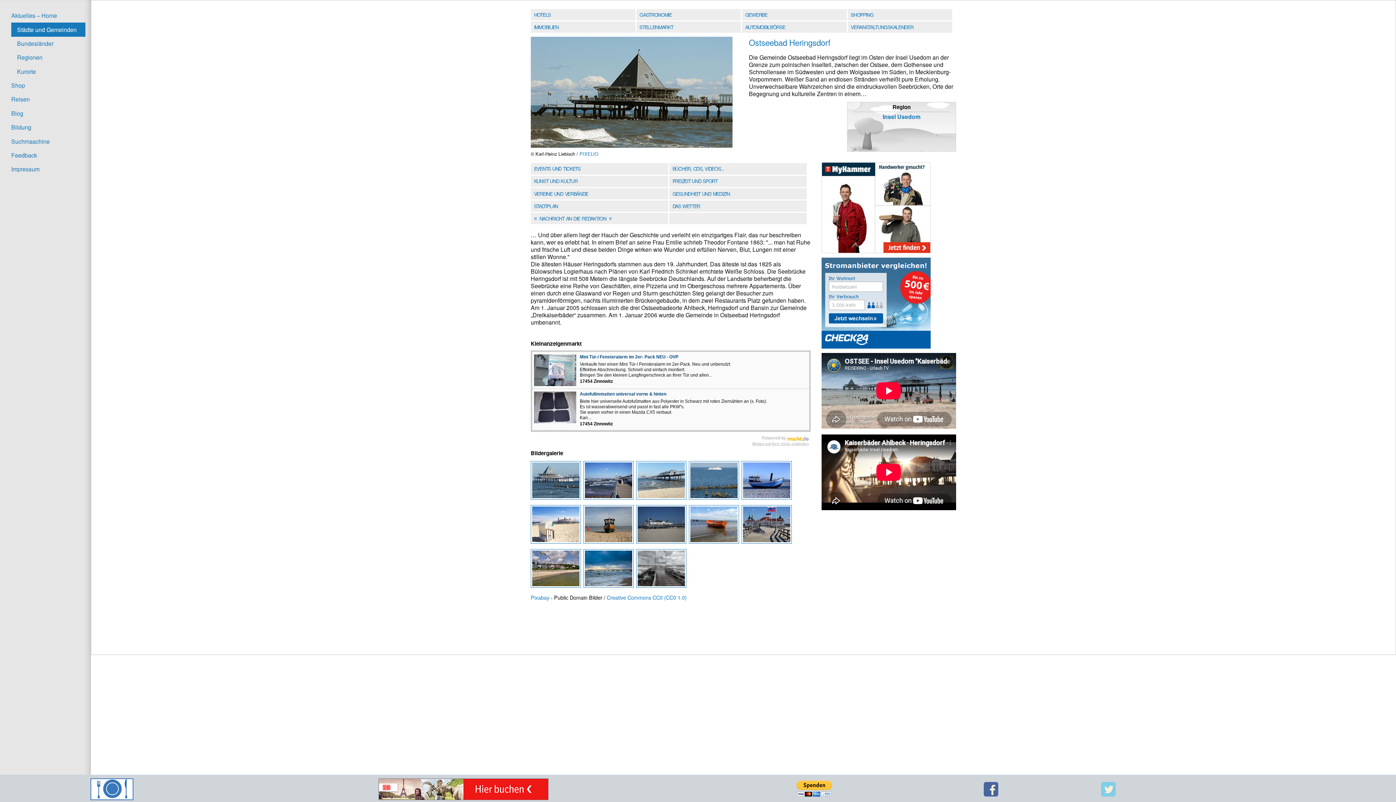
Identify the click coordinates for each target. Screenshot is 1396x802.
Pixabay (540, 597)
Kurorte (26, 71)
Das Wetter (686, 206)
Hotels (542, 14)
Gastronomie (655, 14)
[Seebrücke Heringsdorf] (557, 482)
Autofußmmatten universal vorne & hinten (623, 394)
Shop (18, 85)
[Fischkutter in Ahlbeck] (609, 526)
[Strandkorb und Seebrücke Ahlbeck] (557, 526)
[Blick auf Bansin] (557, 570)
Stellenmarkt (656, 27)
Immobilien (546, 27)
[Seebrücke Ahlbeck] (662, 526)
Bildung (21, 127)
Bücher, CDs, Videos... (698, 168)
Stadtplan (546, 206)
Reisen (20, 99)
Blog (17, 113)
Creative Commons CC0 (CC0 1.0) (647, 597)
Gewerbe (756, 14)
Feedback (24, 155)
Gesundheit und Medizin (701, 193)
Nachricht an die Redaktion (572, 218)
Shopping (862, 14)
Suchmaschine (30, 141)
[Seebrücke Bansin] (609, 570)
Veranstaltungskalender (882, 27)
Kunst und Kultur (556, 180)
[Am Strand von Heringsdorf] (767, 482)
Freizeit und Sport (695, 180)
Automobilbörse (765, 27)
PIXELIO (588, 153)
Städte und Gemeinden (47, 29)
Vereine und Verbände (561, 193)
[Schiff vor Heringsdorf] (715, 482)
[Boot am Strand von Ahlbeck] (715, 526)
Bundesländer (35, 43)
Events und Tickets (557, 168)
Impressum (25, 169)
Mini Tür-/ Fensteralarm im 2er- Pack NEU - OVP (629, 357)
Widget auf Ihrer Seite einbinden (780, 444)
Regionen (30, 57)
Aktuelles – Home (34, 15)
